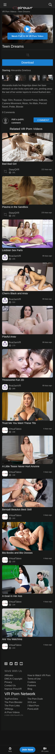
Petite (12, 107)
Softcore (43, 100)
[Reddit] (16, 663)
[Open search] (50, 4)
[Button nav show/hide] (5, 4)
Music (25, 103)
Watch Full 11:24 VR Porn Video (28, 36)
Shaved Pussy (30, 100)
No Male (33, 103)
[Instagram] (6, 663)
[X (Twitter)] (11, 663)
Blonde (19, 107)
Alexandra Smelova (21, 70)
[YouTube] (21, 663)
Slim (10, 100)
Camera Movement (11, 103)
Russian (18, 100)
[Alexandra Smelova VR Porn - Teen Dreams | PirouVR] (27, 28)
